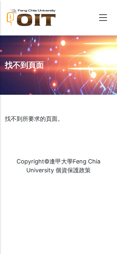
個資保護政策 (73, 170)
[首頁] (42, 17)
